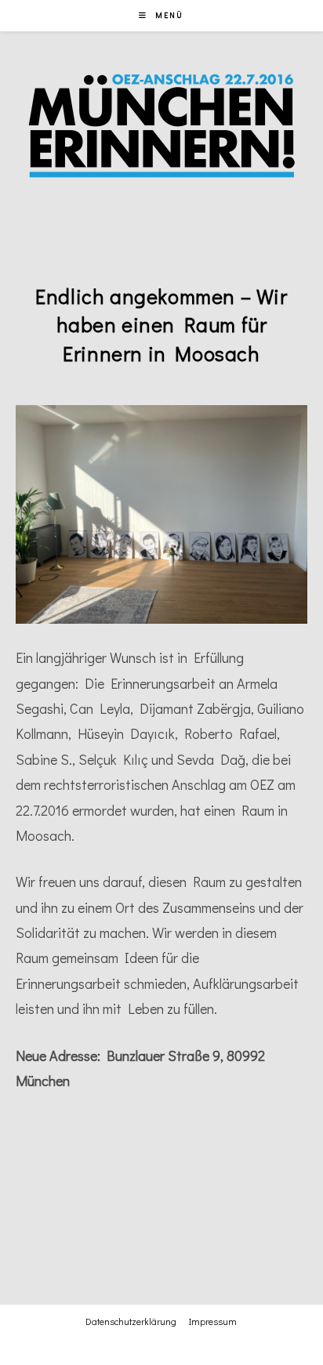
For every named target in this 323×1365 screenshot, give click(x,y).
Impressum (213, 1321)
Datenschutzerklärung (130, 1321)
